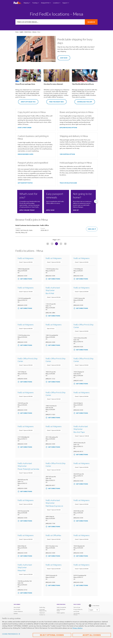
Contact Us (42, 614)
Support (65, 3)
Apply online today (27, 210)
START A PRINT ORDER (24, 127)
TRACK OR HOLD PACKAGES (68, 183)
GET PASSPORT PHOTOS (25, 183)
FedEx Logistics (61, 612)
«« (47, 244)
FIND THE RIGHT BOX (55, 101)
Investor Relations (18, 611)
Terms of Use (77, 607)
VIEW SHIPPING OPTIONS (67, 154)
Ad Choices (76, 611)
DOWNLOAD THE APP (83, 101)
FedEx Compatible (61, 607)
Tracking (34, 3)
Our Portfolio (17, 609)
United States (95, 605)
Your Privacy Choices (77, 614)
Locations (56, 3)
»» (65, 244)
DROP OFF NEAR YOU (26, 101)
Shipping (26, 3)
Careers (16, 613)
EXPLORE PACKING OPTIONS (68, 127)
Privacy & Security (78, 609)
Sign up (76, 210)
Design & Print (45, 3)
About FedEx (17, 607)
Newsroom (42, 612)
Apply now (50, 210)
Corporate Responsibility (42, 610)
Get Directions (25, 279)
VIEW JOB (91, 229)
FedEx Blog (42, 607)
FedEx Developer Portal (61, 610)
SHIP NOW (62, 57)
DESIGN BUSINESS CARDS (25, 154)
